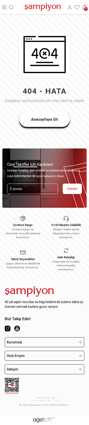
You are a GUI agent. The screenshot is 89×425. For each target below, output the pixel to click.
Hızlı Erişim (16, 356)
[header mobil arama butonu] (11, 7)
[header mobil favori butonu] (77, 7)
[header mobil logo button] (42, 7)
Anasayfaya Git (44, 119)
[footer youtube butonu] (17, 328)
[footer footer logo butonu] (29, 291)
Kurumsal (14, 342)
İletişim (12, 369)
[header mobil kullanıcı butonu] (69, 7)
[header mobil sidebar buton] (4, 7)
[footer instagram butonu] (7, 328)
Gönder (72, 188)
